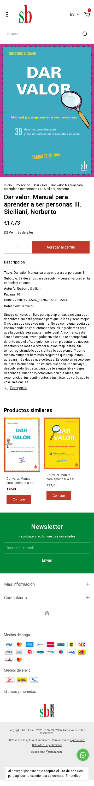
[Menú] (8, 15)
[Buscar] (84, 34)
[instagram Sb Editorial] (47, 613)
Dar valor (40, 185)
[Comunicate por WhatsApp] (83, 755)
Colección (23, 185)
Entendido (73, 776)
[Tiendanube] (47, 752)
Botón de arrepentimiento (47, 745)
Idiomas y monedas (20, 691)
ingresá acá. (77, 740)
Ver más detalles (21, 232)
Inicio (8, 185)
